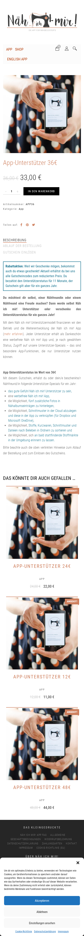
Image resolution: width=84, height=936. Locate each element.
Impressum (63, 931)
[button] (78, 863)
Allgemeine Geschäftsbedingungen (38, 837)
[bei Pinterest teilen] (27, 224)
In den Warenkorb (41, 191)
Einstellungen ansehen (42, 923)
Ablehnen (42, 912)
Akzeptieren (42, 901)
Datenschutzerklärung (45, 931)
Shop (19, 49)
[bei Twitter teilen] (33, 224)
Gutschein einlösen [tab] (19, 252)
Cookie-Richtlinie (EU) (50, 847)
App (9, 49)
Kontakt (71, 843)
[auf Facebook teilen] (21, 224)
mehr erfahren (13, 334)
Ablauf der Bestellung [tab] (22, 246)
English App (17, 59)
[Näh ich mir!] (42, 22)
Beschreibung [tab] (15, 240)
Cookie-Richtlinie (23, 931)
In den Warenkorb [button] (38, 585)
